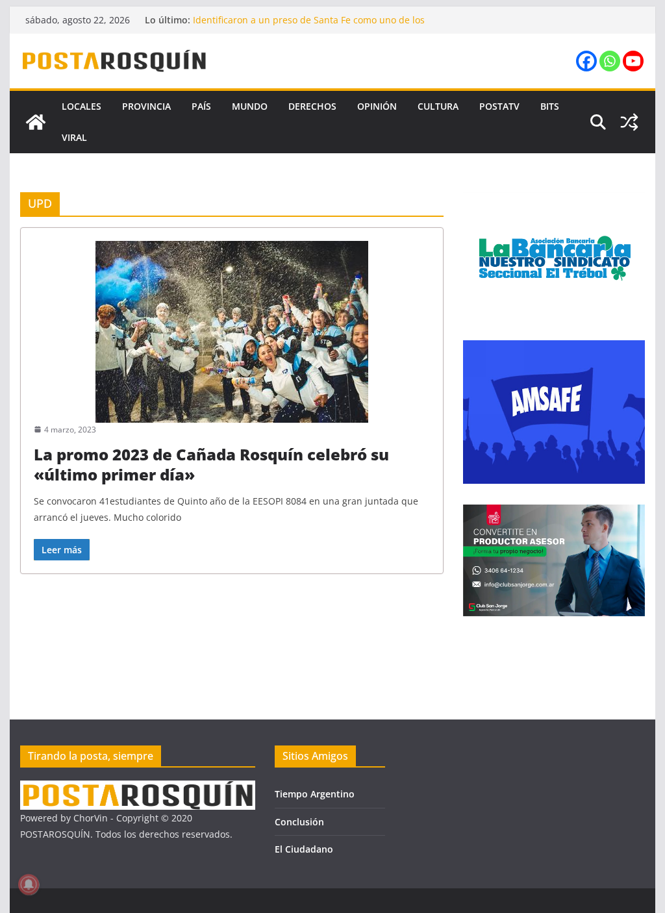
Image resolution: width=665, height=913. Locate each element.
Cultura (438, 106)
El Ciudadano (304, 849)
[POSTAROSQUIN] (137, 788)
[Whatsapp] (609, 61)
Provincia (146, 106)
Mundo (250, 106)
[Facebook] (586, 61)
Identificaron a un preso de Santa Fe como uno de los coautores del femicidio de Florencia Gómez (309, 26)
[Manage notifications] (28, 884)
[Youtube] (633, 61)
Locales (81, 106)
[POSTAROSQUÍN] (35, 122)
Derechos (312, 106)
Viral (74, 137)
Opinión (377, 106)
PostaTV (499, 106)
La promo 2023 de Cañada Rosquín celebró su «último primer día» (211, 464)
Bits (549, 106)
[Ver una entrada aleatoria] (629, 122)
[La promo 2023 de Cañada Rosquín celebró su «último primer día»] (232, 332)
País (201, 106)
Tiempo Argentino (315, 794)
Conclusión (299, 822)
